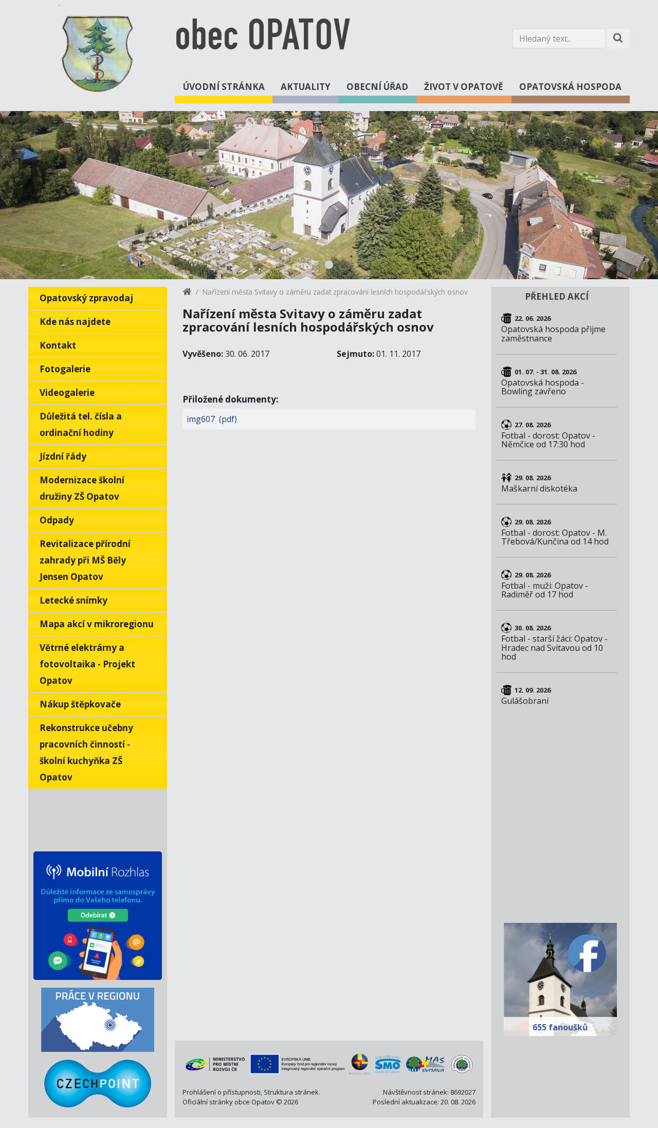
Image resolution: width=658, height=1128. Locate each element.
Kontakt (58, 345)
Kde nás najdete (75, 322)
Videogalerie (67, 392)
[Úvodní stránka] (187, 293)
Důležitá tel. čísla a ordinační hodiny (81, 424)
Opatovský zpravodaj (86, 298)
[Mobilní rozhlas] (97, 915)
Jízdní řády (63, 456)
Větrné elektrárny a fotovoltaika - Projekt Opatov (87, 664)
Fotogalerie (65, 369)
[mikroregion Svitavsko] (462, 1064)
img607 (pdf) (212, 419)
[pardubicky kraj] (359, 1063)
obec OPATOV (262, 38)
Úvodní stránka (224, 87)
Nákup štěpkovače (80, 704)
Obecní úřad (377, 87)
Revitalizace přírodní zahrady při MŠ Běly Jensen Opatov (85, 560)
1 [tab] (329, 265)
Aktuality (306, 87)
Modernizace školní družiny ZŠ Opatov (82, 488)
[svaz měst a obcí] (388, 1064)
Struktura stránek (291, 1092)
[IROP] (297, 1064)
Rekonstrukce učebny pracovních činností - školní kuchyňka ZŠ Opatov (86, 752)
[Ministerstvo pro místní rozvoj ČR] (214, 1063)
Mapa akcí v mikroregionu (97, 624)
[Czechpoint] (97, 1083)
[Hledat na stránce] (618, 38)
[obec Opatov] (97, 52)
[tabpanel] (329, 195)
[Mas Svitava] (426, 1064)
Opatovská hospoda (570, 87)
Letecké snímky (73, 600)
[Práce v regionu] (97, 1020)
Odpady (57, 520)
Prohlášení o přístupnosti (221, 1092)
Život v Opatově (463, 87)
